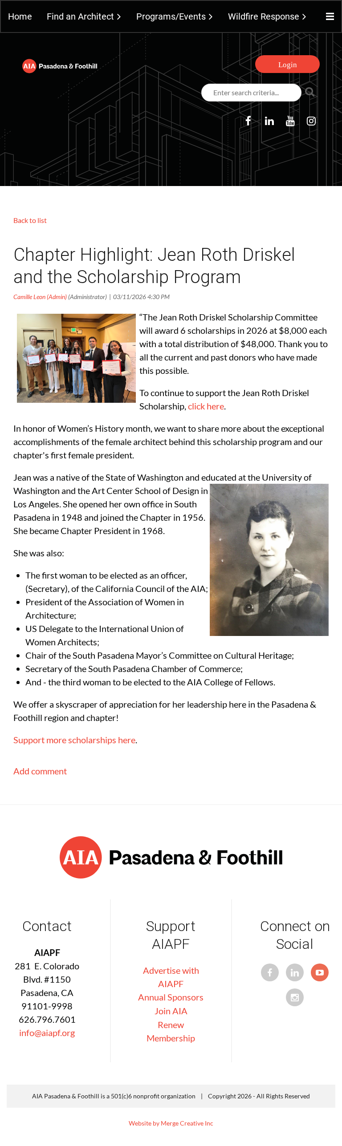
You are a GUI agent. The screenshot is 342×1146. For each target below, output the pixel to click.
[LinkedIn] (269, 121)
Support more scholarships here (74, 739)
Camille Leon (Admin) (40, 296)
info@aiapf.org (47, 1032)
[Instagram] (311, 121)
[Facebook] (248, 121)
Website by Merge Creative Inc (171, 1123)
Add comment (40, 770)
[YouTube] (290, 121)
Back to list (30, 220)
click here (206, 406)
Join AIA (171, 1010)
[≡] (327, 17)
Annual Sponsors (171, 997)
